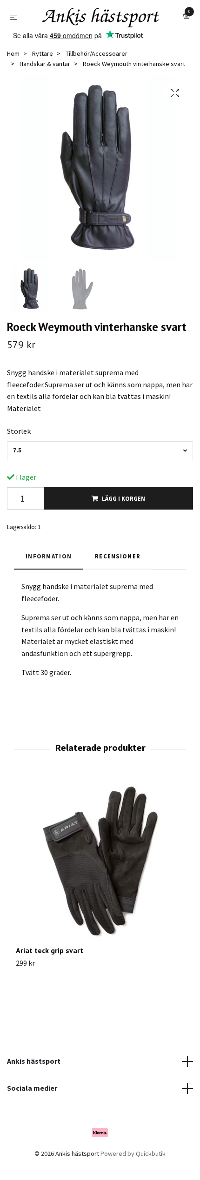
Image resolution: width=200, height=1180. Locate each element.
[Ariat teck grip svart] (100, 885)
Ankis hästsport (33, 1084)
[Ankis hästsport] (94, 34)
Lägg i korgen (123, 521)
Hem (13, 77)
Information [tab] (49, 579)
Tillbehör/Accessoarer (96, 77)
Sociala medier (32, 1111)
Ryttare (42, 77)
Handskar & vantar (45, 87)
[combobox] (100, 474)
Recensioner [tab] (117, 579)
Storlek (19, 454)
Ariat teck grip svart (49, 973)
